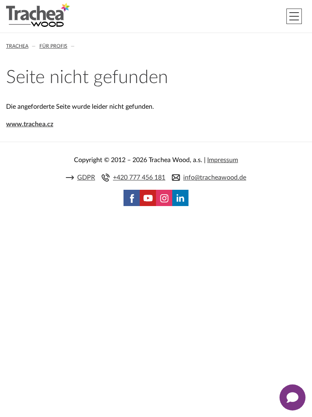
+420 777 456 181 (139, 177)
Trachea (17, 46)
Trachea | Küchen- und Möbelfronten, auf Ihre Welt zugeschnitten (38, 15)
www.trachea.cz (29, 124)
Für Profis (53, 46)
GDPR (86, 177)
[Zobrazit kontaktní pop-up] (293, 397)
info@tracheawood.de (214, 177)
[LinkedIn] (180, 198)
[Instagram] (164, 198)
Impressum (222, 160)
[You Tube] (148, 198)
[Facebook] (132, 198)
